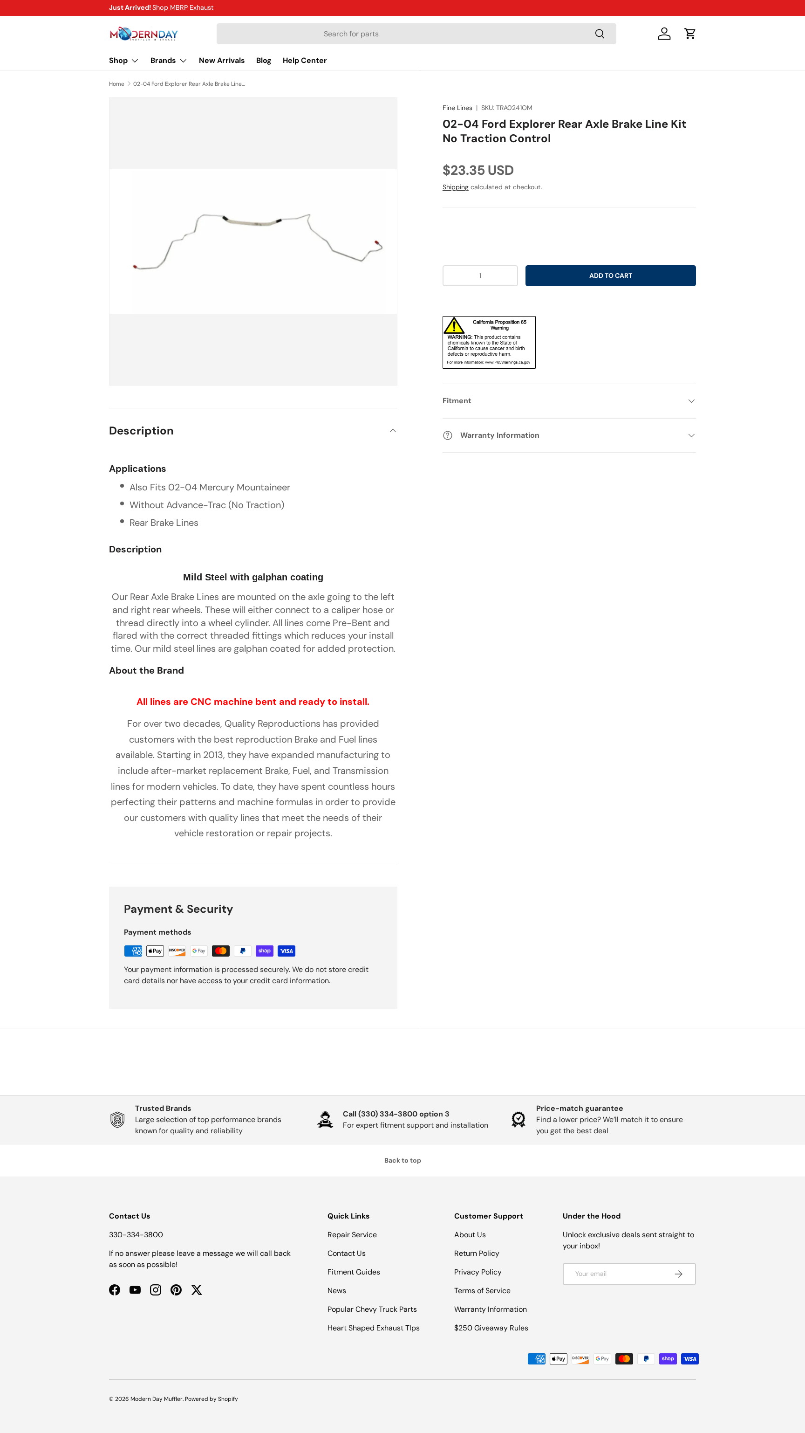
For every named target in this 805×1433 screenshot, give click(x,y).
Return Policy (476, 1253)
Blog (264, 60)
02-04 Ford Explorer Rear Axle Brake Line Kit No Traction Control (189, 84)
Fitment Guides (353, 1272)
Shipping (456, 187)
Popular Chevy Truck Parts (372, 1309)
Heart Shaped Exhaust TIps (373, 1328)
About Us (470, 1235)
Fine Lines (457, 107)
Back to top (402, 1160)
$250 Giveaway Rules (491, 1328)
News (336, 1290)
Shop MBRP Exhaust (183, 7)
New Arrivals (222, 60)
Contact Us (346, 1253)
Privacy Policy (478, 1272)
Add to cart (610, 275)
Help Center (305, 60)
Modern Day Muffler (156, 1399)
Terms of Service (482, 1290)
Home (116, 84)
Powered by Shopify (211, 1399)
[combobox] (416, 33)
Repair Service (352, 1235)
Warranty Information (490, 1309)
